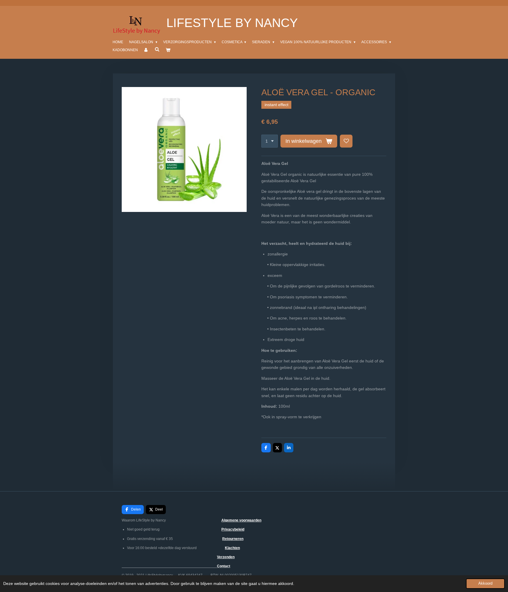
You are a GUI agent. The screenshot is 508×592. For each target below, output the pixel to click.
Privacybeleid (232, 529)
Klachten (232, 548)
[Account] (146, 50)
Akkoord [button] (485, 583)
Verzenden (226, 557)
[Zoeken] (157, 49)
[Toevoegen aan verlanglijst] (346, 141)
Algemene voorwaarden (241, 520)
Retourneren (232, 539)
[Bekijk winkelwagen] (168, 50)
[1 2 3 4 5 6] (269, 141)
